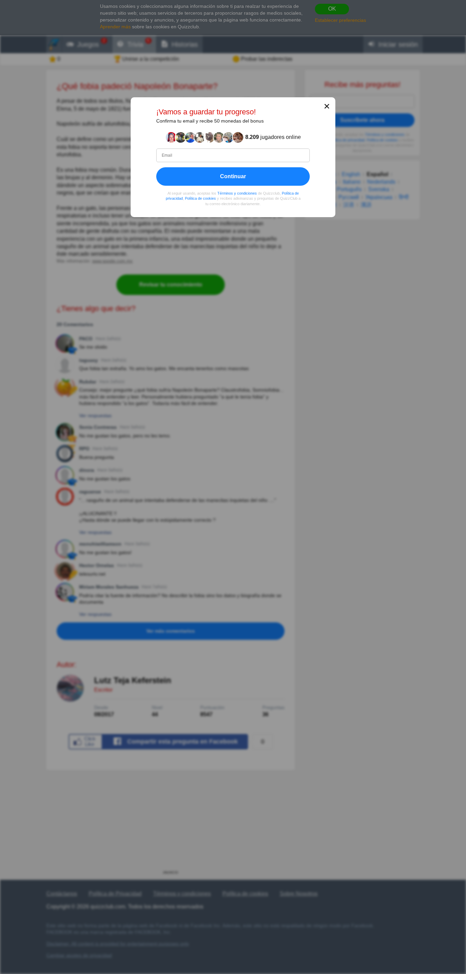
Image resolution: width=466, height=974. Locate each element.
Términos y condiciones (237, 193)
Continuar (233, 176)
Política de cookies (200, 199)
